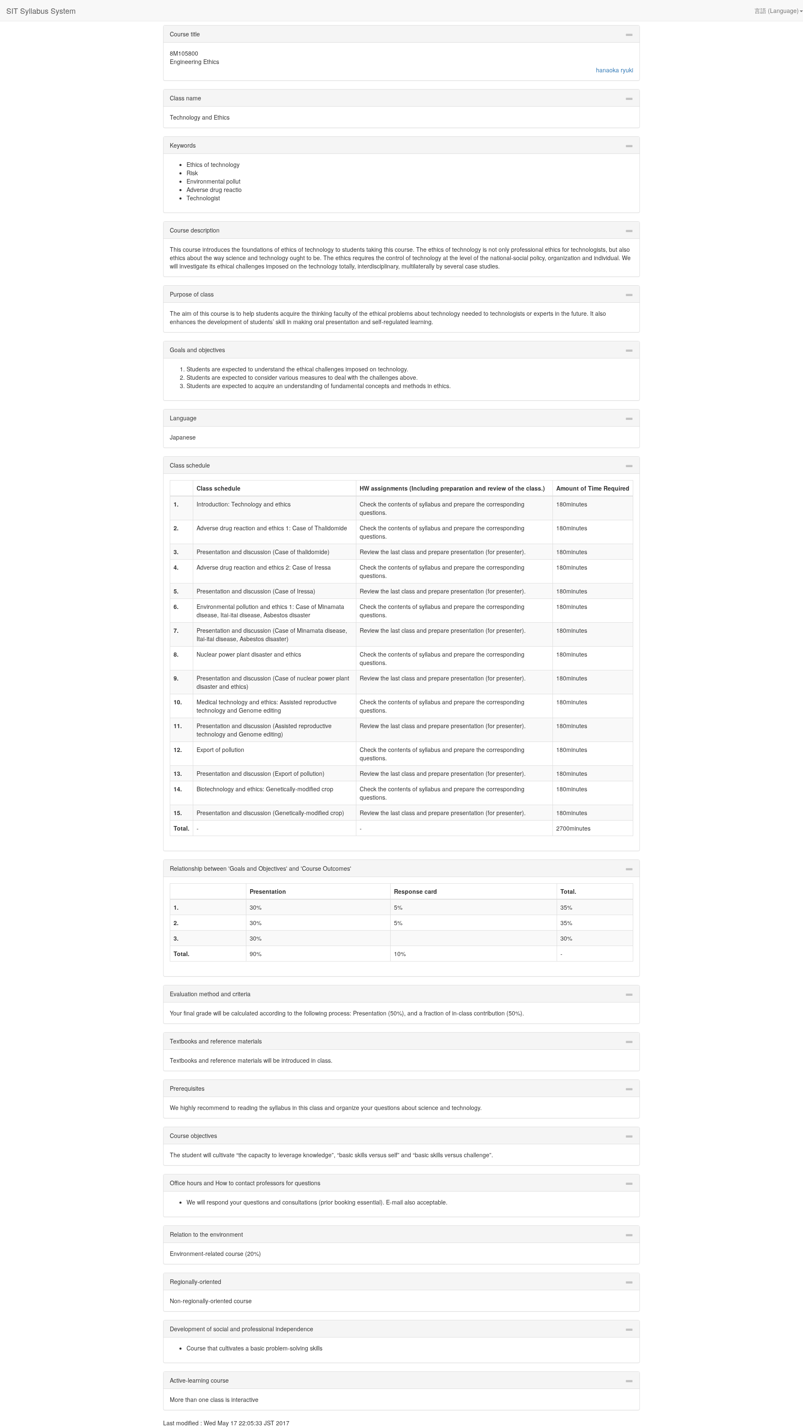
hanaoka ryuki (614, 70)
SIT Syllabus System (41, 10)
